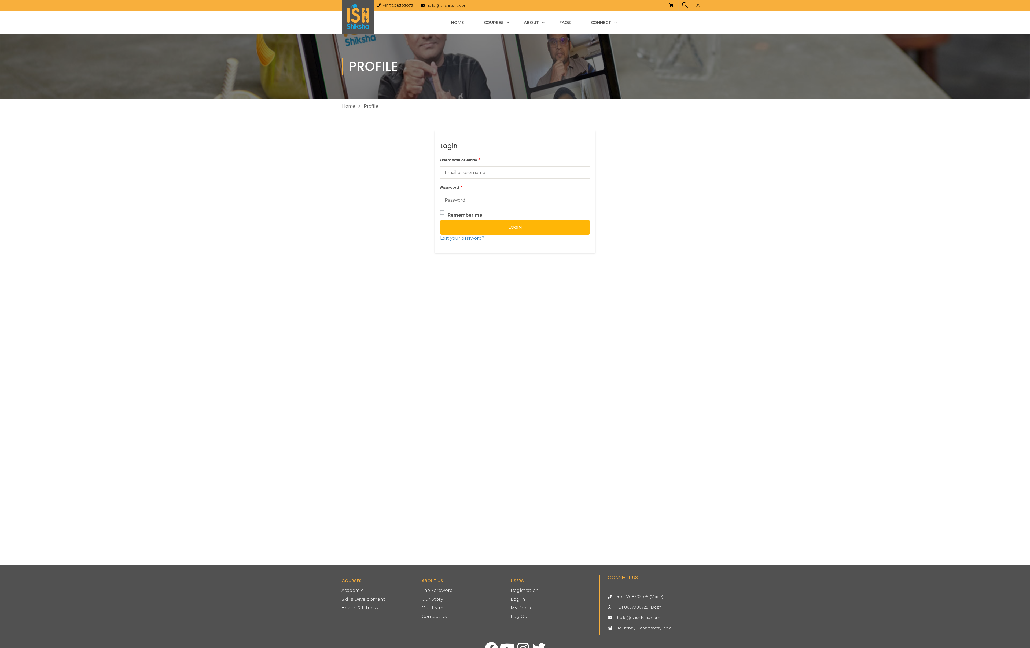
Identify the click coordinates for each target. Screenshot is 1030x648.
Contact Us (434, 616)
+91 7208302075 (397, 5)
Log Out (520, 616)
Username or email (460, 160)
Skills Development (363, 599)
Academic (352, 590)
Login (515, 227)
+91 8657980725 (632, 607)
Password (451, 187)
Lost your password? (462, 238)
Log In (518, 599)
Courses (494, 22)
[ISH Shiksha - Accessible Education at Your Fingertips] (358, 17)
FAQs (565, 22)
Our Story (432, 599)
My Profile (522, 607)
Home (457, 22)
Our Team (432, 607)
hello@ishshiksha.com (447, 5)
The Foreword (437, 590)
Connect (601, 22)
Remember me (465, 215)
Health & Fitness (359, 607)
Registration (525, 590)
